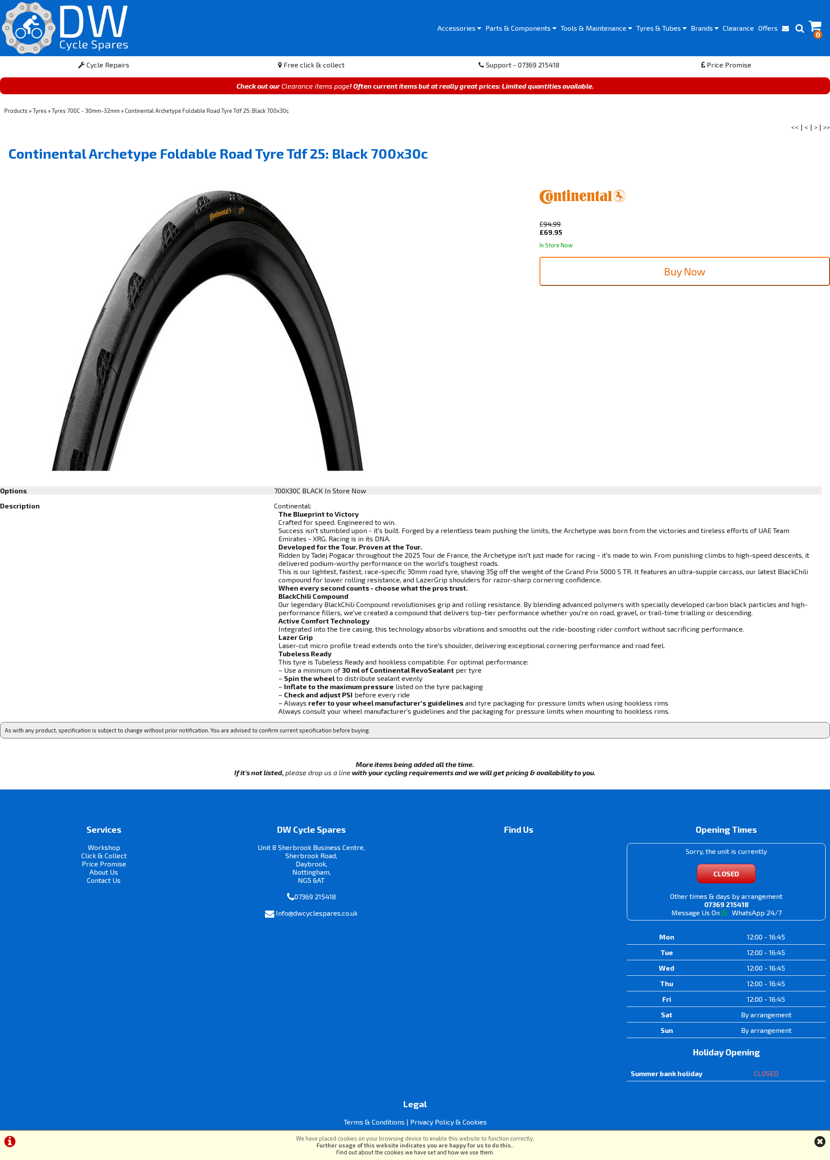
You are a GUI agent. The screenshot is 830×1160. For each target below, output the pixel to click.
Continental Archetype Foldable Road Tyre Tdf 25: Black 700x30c (207, 110)
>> (826, 127)
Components (518, 28)
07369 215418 (315, 896)
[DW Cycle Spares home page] (65, 28)
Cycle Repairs (107, 65)
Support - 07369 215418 (521, 65)
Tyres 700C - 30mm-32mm (86, 110)
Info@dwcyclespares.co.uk (317, 913)
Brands (703, 28)
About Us (103, 872)
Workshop (104, 847)
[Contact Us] (785, 28)
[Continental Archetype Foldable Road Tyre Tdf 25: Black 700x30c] (207, 330)
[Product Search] (799, 28)
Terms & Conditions (374, 1122)
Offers (768, 28)
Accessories (457, 28)
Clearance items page (315, 86)
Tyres (659, 28)
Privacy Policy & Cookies (448, 1122)
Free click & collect (313, 65)
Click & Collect (104, 855)
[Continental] (583, 215)
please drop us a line (318, 772)
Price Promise (728, 65)
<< (795, 127)
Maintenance (594, 28)
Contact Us (104, 880)
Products (16, 110)
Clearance (738, 28)
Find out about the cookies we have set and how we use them (414, 1152)
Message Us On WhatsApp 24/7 (726, 912)
